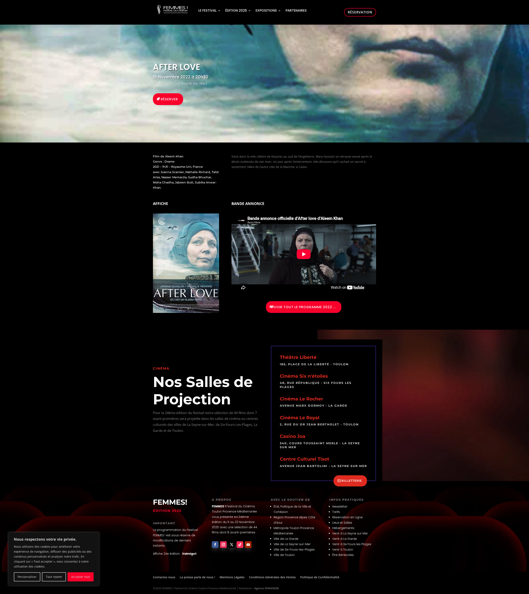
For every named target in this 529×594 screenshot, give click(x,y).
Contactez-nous (164, 577)
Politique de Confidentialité (319, 577)
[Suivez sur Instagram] (223, 544)
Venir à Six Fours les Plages (351, 544)
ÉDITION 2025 (236, 10)
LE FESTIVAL (207, 10)
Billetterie (351, 481)
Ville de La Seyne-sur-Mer (292, 544)
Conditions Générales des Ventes (272, 577)
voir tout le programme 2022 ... (305, 307)
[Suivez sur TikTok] (240, 544)
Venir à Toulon (342, 549)
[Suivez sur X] (231, 544)
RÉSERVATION (360, 12)
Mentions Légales (232, 577)
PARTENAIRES (296, 10)
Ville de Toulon (284, 555)
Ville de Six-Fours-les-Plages (294, 549)
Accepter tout (80, 577)
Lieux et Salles (342, 523)
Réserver (169, 99)
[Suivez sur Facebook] (215, 544)
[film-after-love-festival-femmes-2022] (186, 312)
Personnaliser (27, 577)
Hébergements (343, 528)
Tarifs (336, 512)
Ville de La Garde (286, 539)
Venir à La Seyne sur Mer (350, 533)
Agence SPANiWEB (266, 588)
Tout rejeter (54, 577)
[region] (53, 559)
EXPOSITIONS (266, 10)
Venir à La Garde (344, 539)
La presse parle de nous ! (197, 577)
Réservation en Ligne (347, 517)
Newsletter (339, 506)
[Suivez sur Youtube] (248, 544)
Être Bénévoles (343, 555)
